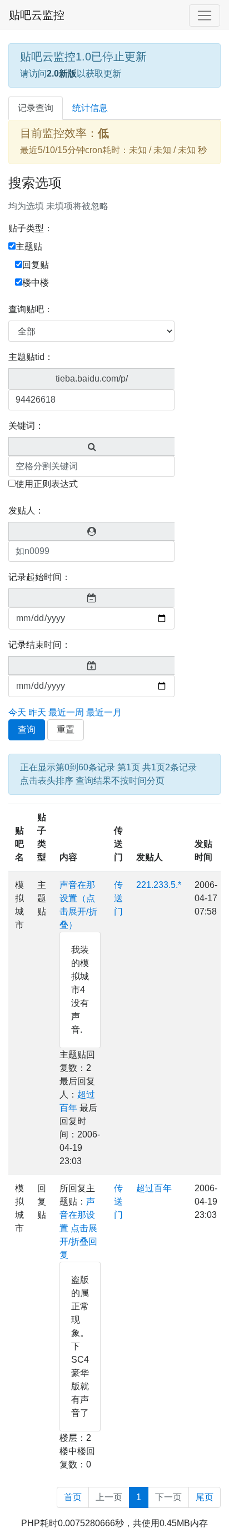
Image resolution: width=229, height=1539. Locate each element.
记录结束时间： (39, 644)
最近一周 (66, 712)
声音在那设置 (77, 1215)
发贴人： (26, 510)
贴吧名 (19, 844)
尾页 (204, 1497)
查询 (27, 729)
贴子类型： (30, 228)
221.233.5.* (158, 885)
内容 (68, 857)
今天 (17, 712)
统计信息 (90, 108)
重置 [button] (65, 729)
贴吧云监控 (36, 15)
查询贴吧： (30, 309)
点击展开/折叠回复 (78, 1241)
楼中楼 (35, 282)
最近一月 (104, 712)
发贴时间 (203, 850)
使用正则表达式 (47, 484)
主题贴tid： (30, 357)
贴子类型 (41, 837)
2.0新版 (62, 73)
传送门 (118, 844)
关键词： (26, 425)
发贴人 (149, 857)
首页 (73, 1497)
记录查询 (35, 108)
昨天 (37, 712)
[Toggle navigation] (204, 15)
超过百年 (154, 1188)
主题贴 (29, 246)
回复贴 (35, 265)
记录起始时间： (39, 577)
